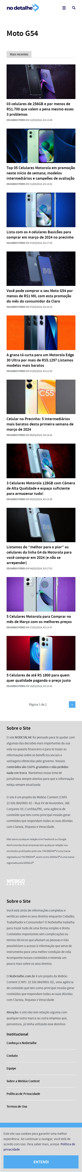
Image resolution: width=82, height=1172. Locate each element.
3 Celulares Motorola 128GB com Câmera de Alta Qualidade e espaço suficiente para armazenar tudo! (41, 488)
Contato (12, 1055)
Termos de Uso (17, 1106)
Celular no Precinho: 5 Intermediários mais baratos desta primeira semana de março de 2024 (40, 424)
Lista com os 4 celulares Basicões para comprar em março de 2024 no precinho (40, 234)
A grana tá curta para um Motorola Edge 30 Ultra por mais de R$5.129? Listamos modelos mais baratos (40, 360)
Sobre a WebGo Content (23, 1081)
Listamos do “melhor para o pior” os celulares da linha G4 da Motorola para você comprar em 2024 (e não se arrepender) (39, 554)
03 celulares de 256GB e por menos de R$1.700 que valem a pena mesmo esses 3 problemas (40, 109)
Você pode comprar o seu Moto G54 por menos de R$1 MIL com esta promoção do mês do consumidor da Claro (40, 296)
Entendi (41, 1162)
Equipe (11, 1068)
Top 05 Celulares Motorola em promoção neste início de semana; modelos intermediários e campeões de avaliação (41, 173)
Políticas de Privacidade (23, 1094)
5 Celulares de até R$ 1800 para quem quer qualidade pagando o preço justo (39, 678)
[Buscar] (73, 7)
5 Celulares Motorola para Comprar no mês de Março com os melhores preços (39, 619)
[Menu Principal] (64, 7)
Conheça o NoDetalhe (22, 1043)
